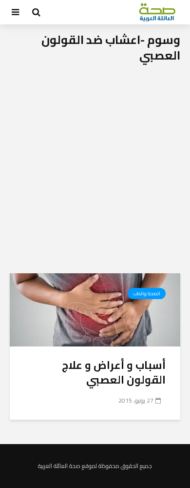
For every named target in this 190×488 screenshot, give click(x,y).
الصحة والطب (146, 293)
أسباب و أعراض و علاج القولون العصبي (114, 372)
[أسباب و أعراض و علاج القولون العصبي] (95, 309)
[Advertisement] (95, 173)
